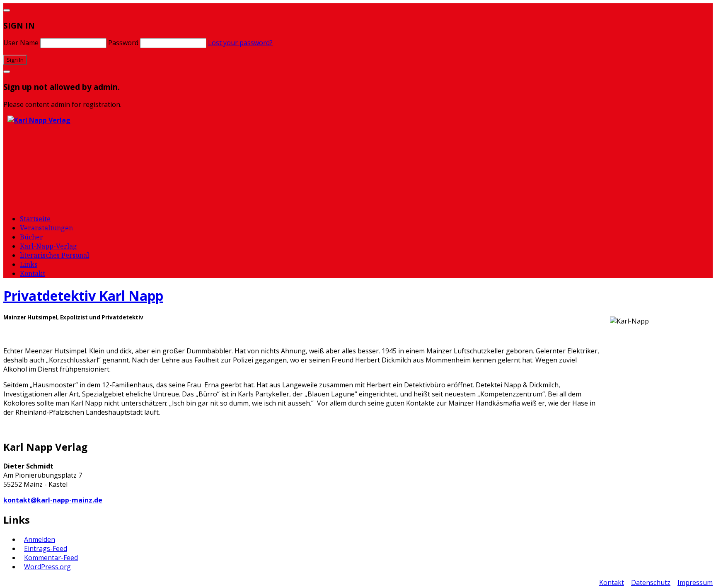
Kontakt (32, 273)
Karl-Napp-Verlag (48, 246)
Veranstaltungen (46, 227)
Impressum (695, 582)
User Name (21, 42)
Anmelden (39, 539)
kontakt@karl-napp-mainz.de (52, 500)
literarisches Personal (54, 255)
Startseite (35, 218)
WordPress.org (47, 566)
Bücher (31, 237)
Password (123, 42)
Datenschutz (650, 582)
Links (28, 264)
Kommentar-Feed (51, 557)
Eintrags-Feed (45, 548)
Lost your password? (240, 42)
